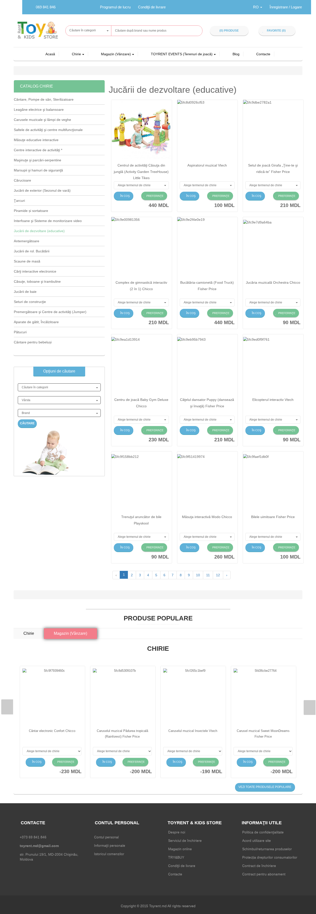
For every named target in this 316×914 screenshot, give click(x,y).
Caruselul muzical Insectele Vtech (192, 731)
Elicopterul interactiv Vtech (273, 400)
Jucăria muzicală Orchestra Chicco (273, 282)
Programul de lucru (115, 7)
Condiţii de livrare (152, 7)
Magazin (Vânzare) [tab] (70, 633)
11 (208, 575)
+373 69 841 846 (33, 837)
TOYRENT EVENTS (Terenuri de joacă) (182, 54)
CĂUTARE (27, 423)
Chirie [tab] (28, 633)
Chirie (76, 54)
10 (198, 575)
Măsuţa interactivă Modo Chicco (207, 517)
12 (218, 575)
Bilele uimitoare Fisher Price (273, 517)
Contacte (263, 54)
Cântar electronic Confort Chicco (52, 731)
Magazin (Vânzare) (116, 54)
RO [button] (256, 7)
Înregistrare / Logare (286, 7)
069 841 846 (46, 7)
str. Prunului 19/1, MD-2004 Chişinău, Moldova (49, 856)
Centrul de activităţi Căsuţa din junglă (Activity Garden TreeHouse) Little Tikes (141, 171)
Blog (236, 54)
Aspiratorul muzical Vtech (207, 165)
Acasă (50, 54)
